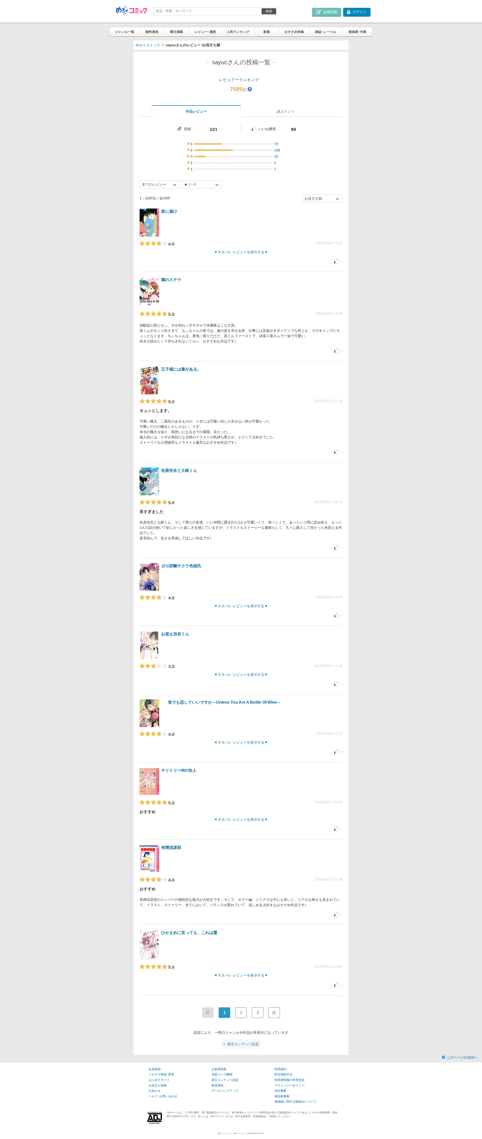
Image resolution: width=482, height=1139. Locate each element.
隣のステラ (171, 280)
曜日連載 (176, 32)
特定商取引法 (283, 1074)
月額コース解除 (221, 1074)
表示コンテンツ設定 (224, 1080)
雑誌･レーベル (325, 32)
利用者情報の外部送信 (289, 1080)
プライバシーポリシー (289, 1085)
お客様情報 (218, 1069)
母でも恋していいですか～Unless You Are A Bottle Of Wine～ (224, 702)
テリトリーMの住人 (179, 770)
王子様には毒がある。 (181, 369)
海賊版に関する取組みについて (295, 1101)
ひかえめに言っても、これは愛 (189, 932)
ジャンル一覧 (124, 32)
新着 (266, 32)
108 (277, 150)
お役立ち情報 (158, 1085)
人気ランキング (238, 32)
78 (276, 144)
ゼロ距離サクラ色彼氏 (181, 566)
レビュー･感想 (205, 32)
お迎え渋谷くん (175, 634)
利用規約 (280, 1069)
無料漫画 (151, 32)
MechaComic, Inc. (256, 1133)
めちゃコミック (148, 45)
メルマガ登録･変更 (161, 1074)
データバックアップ (224, 1091)
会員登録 (155, 1069)
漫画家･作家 (357, 32)
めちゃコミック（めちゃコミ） (232, 1133)
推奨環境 (217, 1085)
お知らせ (155, 1091)
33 (276, 156)
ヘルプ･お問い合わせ (163, 1096)
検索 (269, 11)
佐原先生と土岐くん (179, 470)
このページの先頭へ (462, 1057)
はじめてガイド (159, 1080)
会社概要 (280, 1091)
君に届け (169, 211)
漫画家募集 (281, 1096)
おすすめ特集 (294, 32)
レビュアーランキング (239, 80)
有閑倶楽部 (171, 847)
